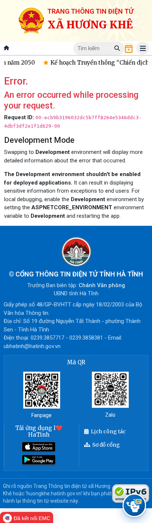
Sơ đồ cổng (106, 444)
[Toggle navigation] (142, 48)
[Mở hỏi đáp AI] (134, 505)
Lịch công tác (108, 431)
